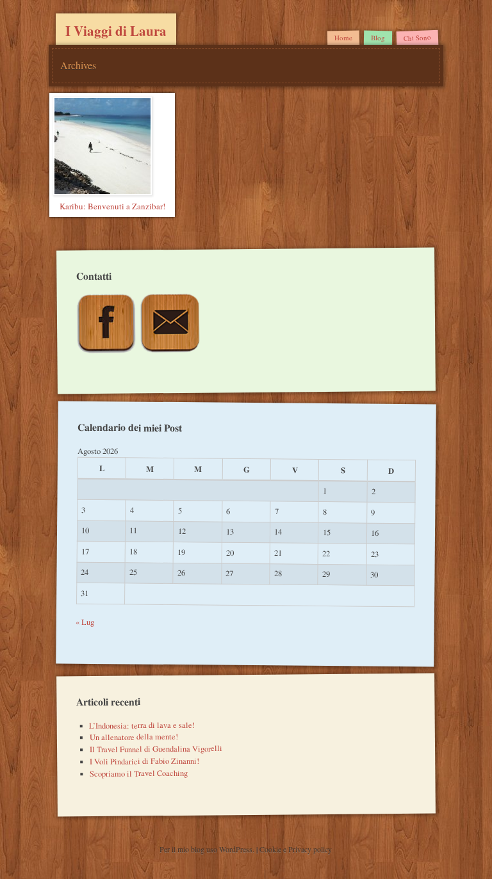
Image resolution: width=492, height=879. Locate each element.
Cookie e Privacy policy (295, 849)
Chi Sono (417, 37)
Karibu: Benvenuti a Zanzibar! (112, 206)
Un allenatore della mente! (134, 737)
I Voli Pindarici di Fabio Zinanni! (144, 761)
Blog (378, 37)
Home (343, 37)
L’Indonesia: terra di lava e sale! (142, 724)
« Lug (85, 621)
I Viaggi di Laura (116, 30)
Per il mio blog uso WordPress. (208, 849)
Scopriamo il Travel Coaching (139, 773)
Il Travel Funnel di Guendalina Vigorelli (156, 749)
